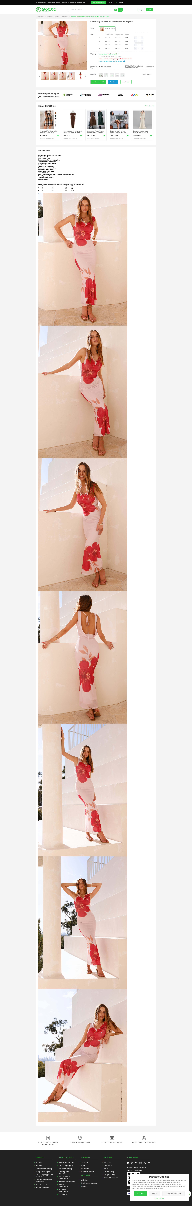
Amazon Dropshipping (67, 1181)
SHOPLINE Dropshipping (63, 1190)
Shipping (93, 54)
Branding (93, 74)
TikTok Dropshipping (66, 1165)
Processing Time (93, 67)
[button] (135, 37)
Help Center (85, 1169)
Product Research (87, 1172)
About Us (107, 1162)
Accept (140, 1193)
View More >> (149, 106)
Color (92, 28)
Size (91, 34)
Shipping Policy (109, 1175)
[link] (40, 16)
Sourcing (39, 1162)
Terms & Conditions (111, 1178)
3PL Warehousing (42, 1187)
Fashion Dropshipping (44, 1169)
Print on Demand (42, 1184)
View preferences (173, 1193)
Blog (83, 1165)
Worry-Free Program (43, 1172)
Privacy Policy (159, 1198)
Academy (84, 1162)
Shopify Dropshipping (66, 1162)
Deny (154, 1193)
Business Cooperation (89, 1183)
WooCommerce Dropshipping (64, 1177)
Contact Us (108, 1165)
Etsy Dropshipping (65, 1169)
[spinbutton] (138, 37)
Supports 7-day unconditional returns (111, 61)
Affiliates (84, 1180)
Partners (84, 1186)
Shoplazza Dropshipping (63, 1185)
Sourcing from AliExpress (64, 1172)
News (106, 1169)
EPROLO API (63, 1194)
